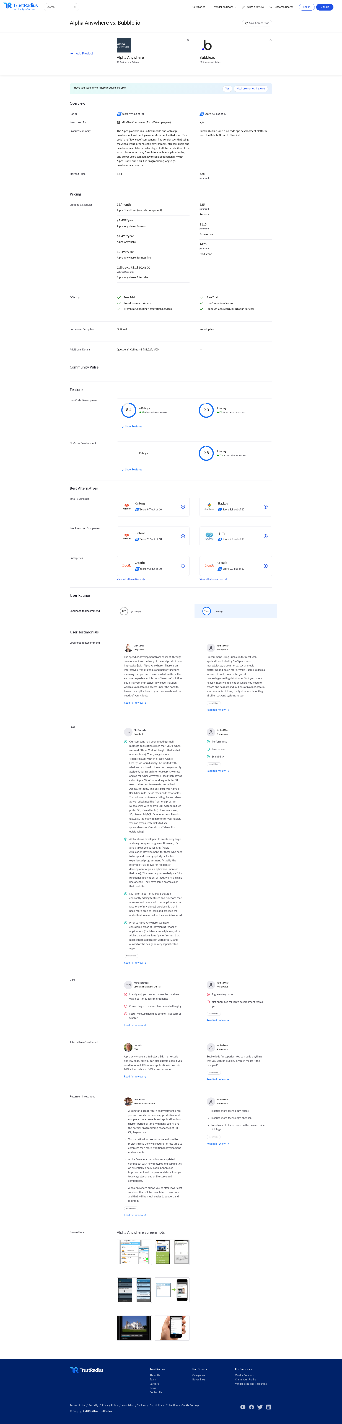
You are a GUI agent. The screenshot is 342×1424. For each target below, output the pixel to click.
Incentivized (214, 703)
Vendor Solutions (244, 1375)
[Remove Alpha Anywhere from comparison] (188, 39)
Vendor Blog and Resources (251, 1384)
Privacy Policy (110, 1405)
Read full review (133, 702)
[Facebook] (251, 1407)
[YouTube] (243, 1407)
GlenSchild (139, 646)
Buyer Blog (198, 1379)
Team (153, 1379)
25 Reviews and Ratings (210, 62)
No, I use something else (251, 88)
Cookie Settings (190, 1405)
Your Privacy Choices (134, 1405)
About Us (155, 1375)
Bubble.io (207, 58)
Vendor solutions (223, 7)
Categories (199, 7)
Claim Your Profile (245, 1379)
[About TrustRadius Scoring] (119, 114)
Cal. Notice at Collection (164, 1405)
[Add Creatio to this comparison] (183, 566)
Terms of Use (77, 1405)
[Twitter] (260, 1407)
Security (93, 1405)
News (153, 1388)
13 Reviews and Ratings (128, 62)
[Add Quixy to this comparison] (265, 536)
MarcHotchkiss (141, 983)
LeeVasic (138, 1045)
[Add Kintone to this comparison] (183, 507)
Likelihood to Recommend (85, 611)
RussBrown (139, 1100)
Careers (154, 1384)
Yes (227, 88)
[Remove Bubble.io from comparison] (270, 39)
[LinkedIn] (268, 1407)
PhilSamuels (140, 730)
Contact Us (156, 1392)
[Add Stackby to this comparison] (265, 507)
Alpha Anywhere (130, 58)
